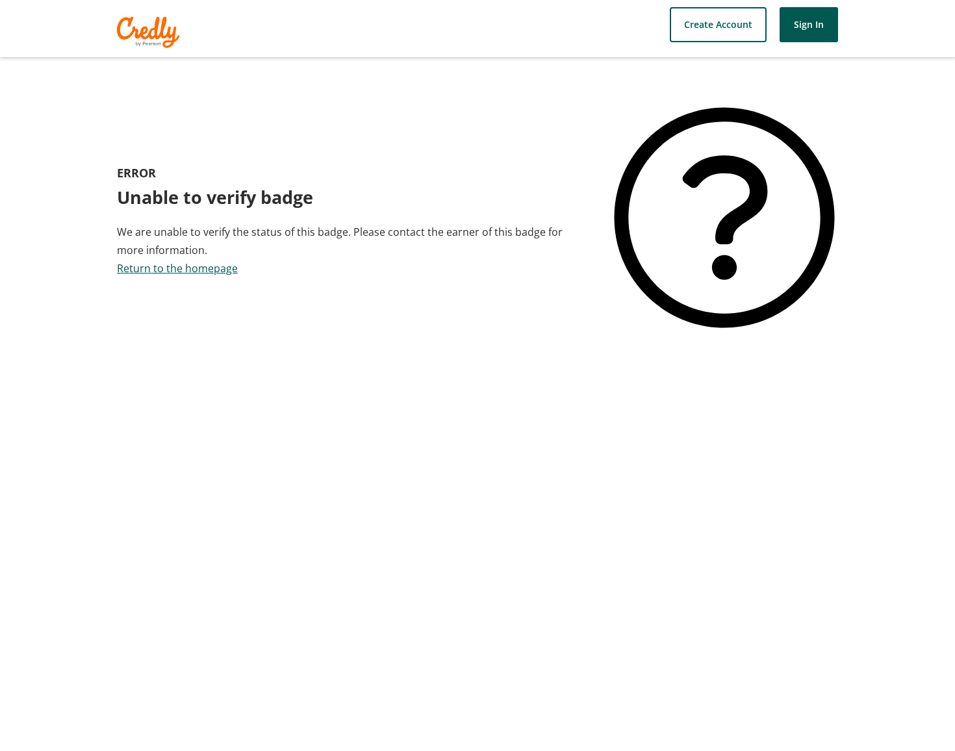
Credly (150, 32)
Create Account (718, 24)
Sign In (809, 24)
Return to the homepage (177, 268)
